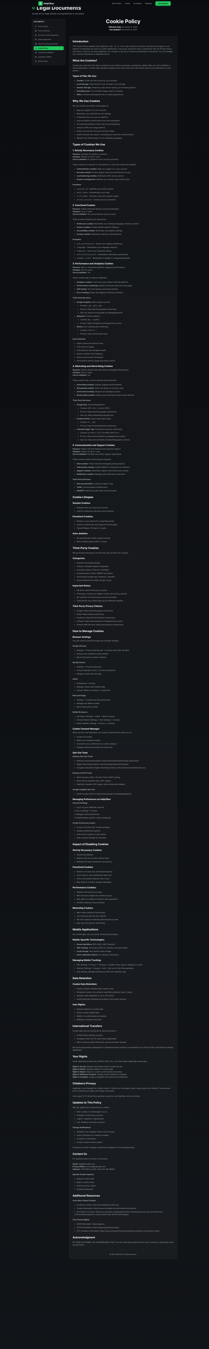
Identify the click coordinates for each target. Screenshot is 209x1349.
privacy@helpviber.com (96, 1166)
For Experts (137, 3)
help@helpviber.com (86, 1164)
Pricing (127, 3)
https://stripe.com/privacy (93, 614)
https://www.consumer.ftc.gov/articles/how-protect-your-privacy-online (129, 1231)
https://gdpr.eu (99, 1224)
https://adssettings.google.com (100, 415)
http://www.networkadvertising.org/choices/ (120, 761)
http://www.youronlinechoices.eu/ (131, 768)
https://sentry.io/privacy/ (97, 334)
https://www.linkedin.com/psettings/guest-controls (109, 440)
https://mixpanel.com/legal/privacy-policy (104, 323)
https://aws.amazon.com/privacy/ (110, 625)
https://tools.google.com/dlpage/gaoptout (105, 313)
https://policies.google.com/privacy (102, 309)
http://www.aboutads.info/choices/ (114, 764)
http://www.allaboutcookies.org (106, 1205)
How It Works (117, 3)
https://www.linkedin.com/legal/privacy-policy (106, 436)
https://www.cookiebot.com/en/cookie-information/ (115, 1208)
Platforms (148, 3)
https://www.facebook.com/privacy (101, 426)
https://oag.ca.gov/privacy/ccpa (106, 1227)
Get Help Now (163, 3)
